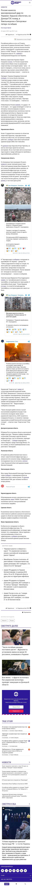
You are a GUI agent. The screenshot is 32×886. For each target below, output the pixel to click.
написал (3, 164)
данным (5, 146)
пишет (13, 499)
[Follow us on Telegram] (17, 870)
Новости (4, 7)
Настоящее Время (6, 28)
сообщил (10, 139)
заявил (3, 280)
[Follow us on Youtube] (10, 870)
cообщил (3, 78)
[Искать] (25, 884)
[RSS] (21, 870)
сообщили (16, 259)
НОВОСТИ (6, 762)
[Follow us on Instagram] (14, 870)
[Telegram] (16, 884)
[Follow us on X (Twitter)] (6, 870)
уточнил (3, 286)
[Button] (10, 35)
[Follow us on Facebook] (2, 870)
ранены (3, 180)
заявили (18, 53)
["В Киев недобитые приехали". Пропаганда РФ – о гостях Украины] (16, 823)
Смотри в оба (9, 804)
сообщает (8, 475)
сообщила (14, 536)
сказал (10, 62)
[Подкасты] (25, 870)
